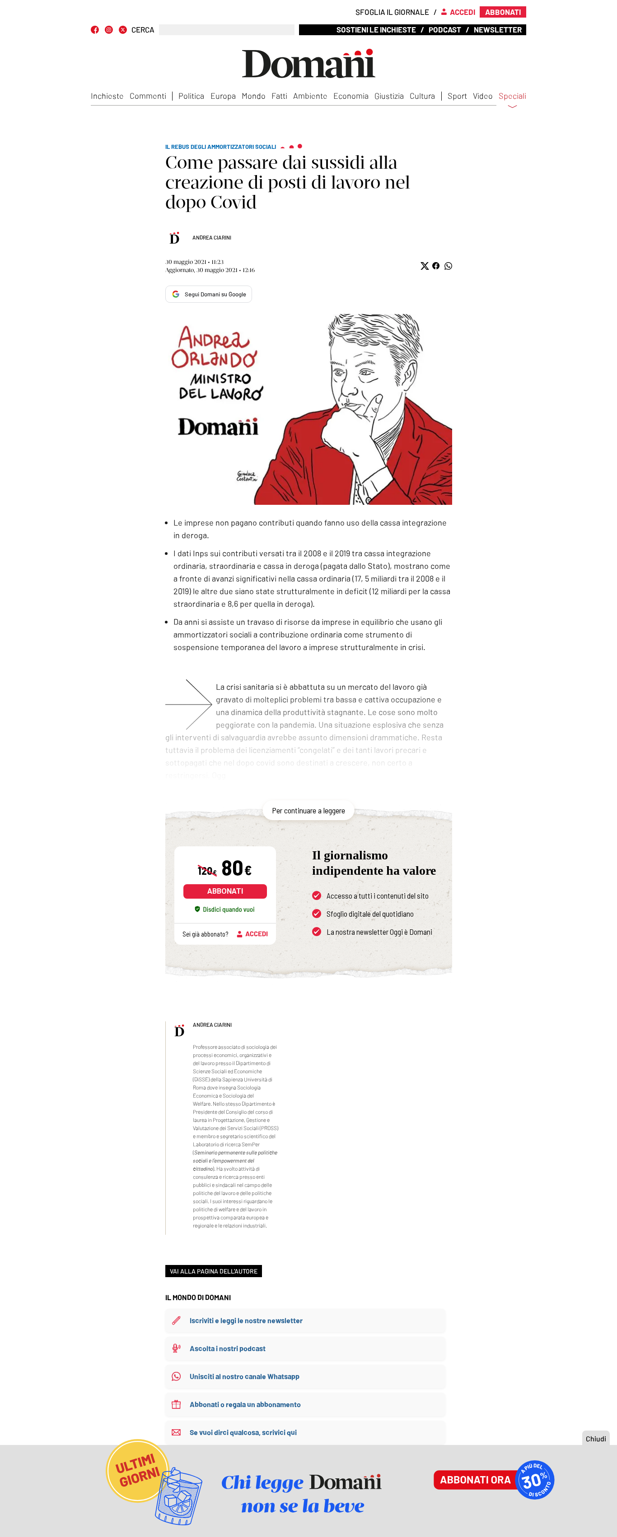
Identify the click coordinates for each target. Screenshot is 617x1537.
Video (483, 96)
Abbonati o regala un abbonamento (245, 1404)
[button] (424, 266)
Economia (351, 96)
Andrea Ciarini (211, 237)
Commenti (148, 96)
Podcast (445, 29)
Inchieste (107, 96)
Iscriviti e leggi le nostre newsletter (246, 1320)
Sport (457, 96)
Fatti (279, 96)
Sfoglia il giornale (392, 11)
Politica (191, 96)
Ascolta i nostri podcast (228, 1348)
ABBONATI (225, 891)
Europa (223, 96)
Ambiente (310, 96)
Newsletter (498, 29)
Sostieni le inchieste (376, 29)
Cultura (422, 96)
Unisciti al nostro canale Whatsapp (244, 1376)
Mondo (254, 96)
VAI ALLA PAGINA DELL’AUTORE (213, 1271)
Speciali (512, 96)
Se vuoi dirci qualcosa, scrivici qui (243, 1432)
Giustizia (389, 96)
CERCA (142, 29)
